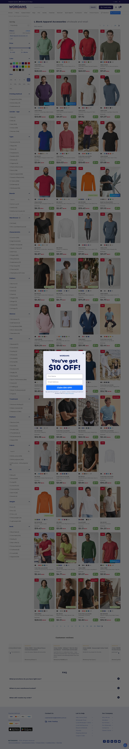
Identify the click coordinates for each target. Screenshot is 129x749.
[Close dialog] (83, 353)
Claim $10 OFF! (64, 387)
